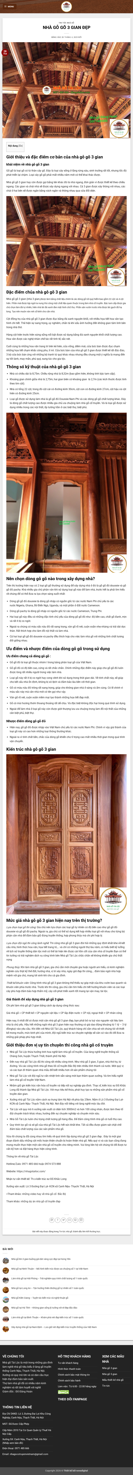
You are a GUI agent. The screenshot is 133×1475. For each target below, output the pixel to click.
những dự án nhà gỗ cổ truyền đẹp (40, 1201)
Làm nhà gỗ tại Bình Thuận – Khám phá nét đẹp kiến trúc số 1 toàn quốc (47, 1317)
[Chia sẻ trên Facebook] (57, 1220)
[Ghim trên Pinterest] (75, 1220)
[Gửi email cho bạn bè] (69, 1220)
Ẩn (20, 146)
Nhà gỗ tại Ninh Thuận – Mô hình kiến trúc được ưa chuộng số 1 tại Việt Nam (49, 1268)
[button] (10, 6)
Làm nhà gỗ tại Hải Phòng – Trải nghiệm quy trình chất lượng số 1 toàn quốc (49, 1278)
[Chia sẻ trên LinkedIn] (81, 1220)
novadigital (82, 1470)
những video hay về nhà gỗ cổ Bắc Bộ (44, 1194)
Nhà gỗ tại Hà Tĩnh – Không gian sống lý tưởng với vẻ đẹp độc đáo (44, 1307)
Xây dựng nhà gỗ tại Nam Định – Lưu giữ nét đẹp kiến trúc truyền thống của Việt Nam (54, 1327)
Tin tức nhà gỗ (66, 23)
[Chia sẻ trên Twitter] (63, 1220)
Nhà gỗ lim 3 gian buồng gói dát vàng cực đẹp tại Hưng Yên (41, 1259)
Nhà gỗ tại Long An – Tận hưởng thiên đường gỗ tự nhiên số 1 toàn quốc (47, 1288)
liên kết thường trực (91, 1231)
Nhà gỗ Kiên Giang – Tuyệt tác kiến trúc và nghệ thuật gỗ (39, 1298)
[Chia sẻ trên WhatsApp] (51, 1220)
